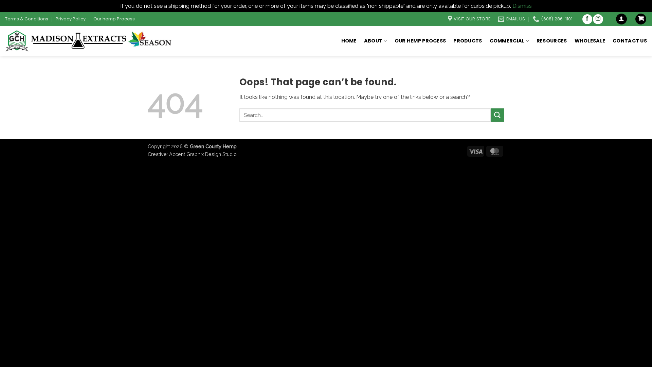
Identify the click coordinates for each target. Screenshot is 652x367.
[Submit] (497, 115)
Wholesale (590, 40)
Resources (552, 40)
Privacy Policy (71, 19)
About (373, 40)
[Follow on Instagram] (598, 19)
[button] (621, 19)
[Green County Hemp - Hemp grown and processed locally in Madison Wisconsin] (90, 41)
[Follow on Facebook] (587, 19)
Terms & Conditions (26, 19)
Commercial (507, 40)
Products (467, 40)
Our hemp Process (114, 19)
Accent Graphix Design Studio (203, 154)
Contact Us (630, 40)
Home (349, 40)
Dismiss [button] (522, 6)
